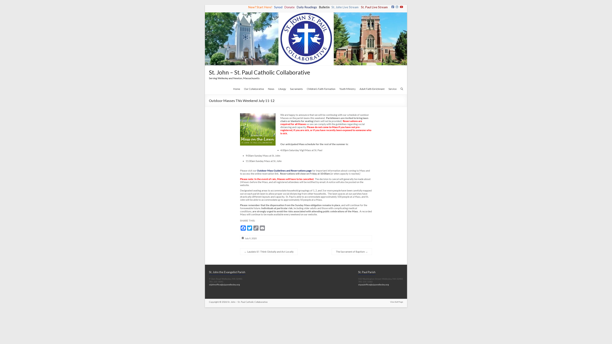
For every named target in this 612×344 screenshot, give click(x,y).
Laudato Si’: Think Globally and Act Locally (269, 251)
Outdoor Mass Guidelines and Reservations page (284, 170)
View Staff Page (396, 302)
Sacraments (296, 88)
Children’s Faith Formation (321, 88)
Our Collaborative (254, 88)
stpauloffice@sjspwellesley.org (373, 284)
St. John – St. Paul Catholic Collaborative (259, 72)
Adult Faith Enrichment (372, 88)
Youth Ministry (347, 88)
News (271, 88)
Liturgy (282, 88)
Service (393, 88)
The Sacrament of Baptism (352, 251)
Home (236, 88)
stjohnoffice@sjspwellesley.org (224, 284)
